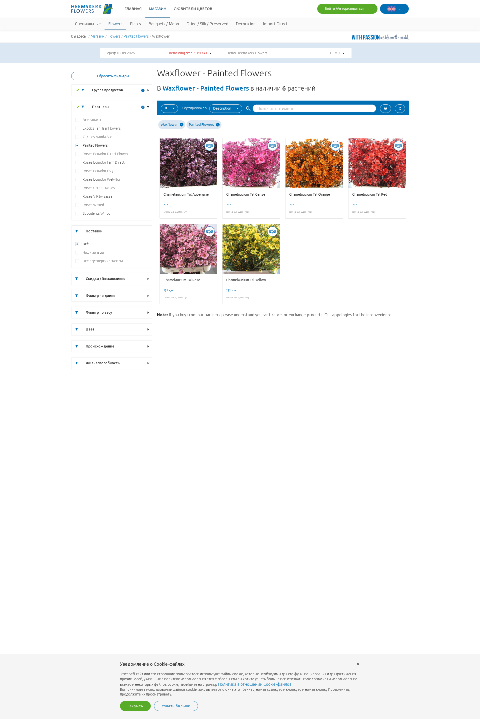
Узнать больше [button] (176, 706)
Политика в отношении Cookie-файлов (255, 684)
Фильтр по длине (100, 296)
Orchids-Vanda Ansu (98, 137)
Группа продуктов (107, 90)
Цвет (90, 329)
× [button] (358, 663)
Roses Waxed (93, 205)
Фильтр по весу (99, 312)
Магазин (157, 9)
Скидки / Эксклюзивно (106, 279)
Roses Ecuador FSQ (98, 171)
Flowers (114, 36)
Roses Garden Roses (99, 188)
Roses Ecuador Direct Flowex (105, 154)
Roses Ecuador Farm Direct (103, 162)
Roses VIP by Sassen (98, 196)
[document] (240, 679)
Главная (133, 9)
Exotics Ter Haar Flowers (102, 128)
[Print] (385, 108)
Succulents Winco (96, 213)
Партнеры (100, 107)
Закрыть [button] (135, 706)
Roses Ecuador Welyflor (101, 179)
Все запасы (92, 120)
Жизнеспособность (103, 363)
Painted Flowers (136, 36)
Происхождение (100, 346)
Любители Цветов (193, 9)
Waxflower (169, 125)
